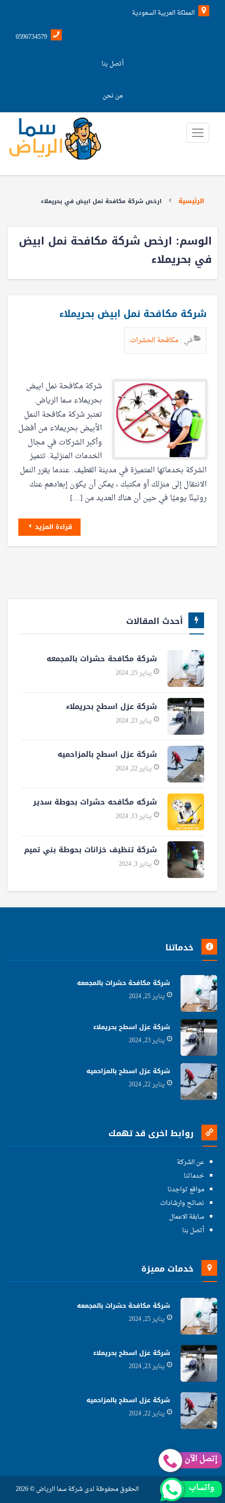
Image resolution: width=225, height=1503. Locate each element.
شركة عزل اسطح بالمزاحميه (107, 754)
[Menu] (197, 133)
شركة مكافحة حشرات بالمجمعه (102, 659)
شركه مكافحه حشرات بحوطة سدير (95, 802)
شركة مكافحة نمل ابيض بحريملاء (133, 314)
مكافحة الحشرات (155, 340)
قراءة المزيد (52, 527)
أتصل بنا (112, 64)
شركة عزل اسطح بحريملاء (111, 707)
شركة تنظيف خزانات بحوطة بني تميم (90, 850)
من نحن (112, 96)
